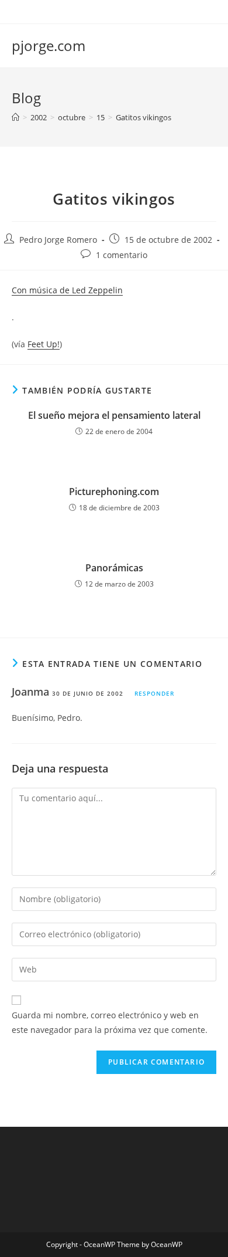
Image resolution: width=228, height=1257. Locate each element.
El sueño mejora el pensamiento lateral (114, 415)
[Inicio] (15, 117)
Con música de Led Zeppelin (67, 290)
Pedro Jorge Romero (58, 239)
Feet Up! (43, 344)
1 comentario (121, 254)
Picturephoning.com (114, 491)
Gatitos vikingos (143, 117)
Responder (154, 693)
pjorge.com (48, 45)
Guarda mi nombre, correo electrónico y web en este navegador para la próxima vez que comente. (110, 1022)
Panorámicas (114, 567)
